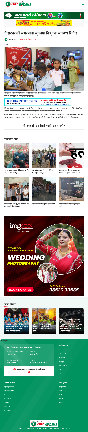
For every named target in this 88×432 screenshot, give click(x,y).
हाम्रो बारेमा (62, 387)
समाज (61, 398)
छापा (60, 373)
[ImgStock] (44, 256)
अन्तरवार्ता (62, 357)
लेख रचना (7, 410)
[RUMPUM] (44, 23)
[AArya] (44, 16)
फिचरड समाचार (9, 387)
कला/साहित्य (63, 365)
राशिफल (7, 406)
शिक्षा (60, 394)
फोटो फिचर (8, 398)
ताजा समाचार (63, 349)
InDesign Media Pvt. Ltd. (63, 428)
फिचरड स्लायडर (9, 390)
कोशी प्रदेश (62, 353)
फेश (5, 394)
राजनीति (7, 402)
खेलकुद (61, 369)
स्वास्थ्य (61, 402)
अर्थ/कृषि (62, 361)
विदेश (60, 390)
